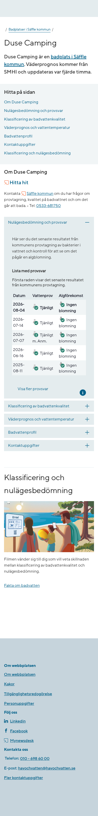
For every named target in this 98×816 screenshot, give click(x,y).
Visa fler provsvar (33, 388)
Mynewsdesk (22, 740)
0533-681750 (48, 205)
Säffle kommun (40, 193)
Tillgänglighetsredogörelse (28, 693)
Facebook (19, 731)
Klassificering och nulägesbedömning (37, 153)
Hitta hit (19, 182)
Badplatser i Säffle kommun (30, 29)
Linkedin (18, 721)
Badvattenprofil (18, 136)
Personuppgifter (19, 703)
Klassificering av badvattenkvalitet (34, 119)
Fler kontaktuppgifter (23, 777)
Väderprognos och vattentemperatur (37, 127)
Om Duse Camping (21, 102)
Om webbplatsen (19, 674)
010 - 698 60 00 (35, 758)
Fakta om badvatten (22, 585)
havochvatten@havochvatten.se (46, 768)
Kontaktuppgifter (19, 144)
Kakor (9, 684)
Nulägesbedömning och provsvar (33, 110)
